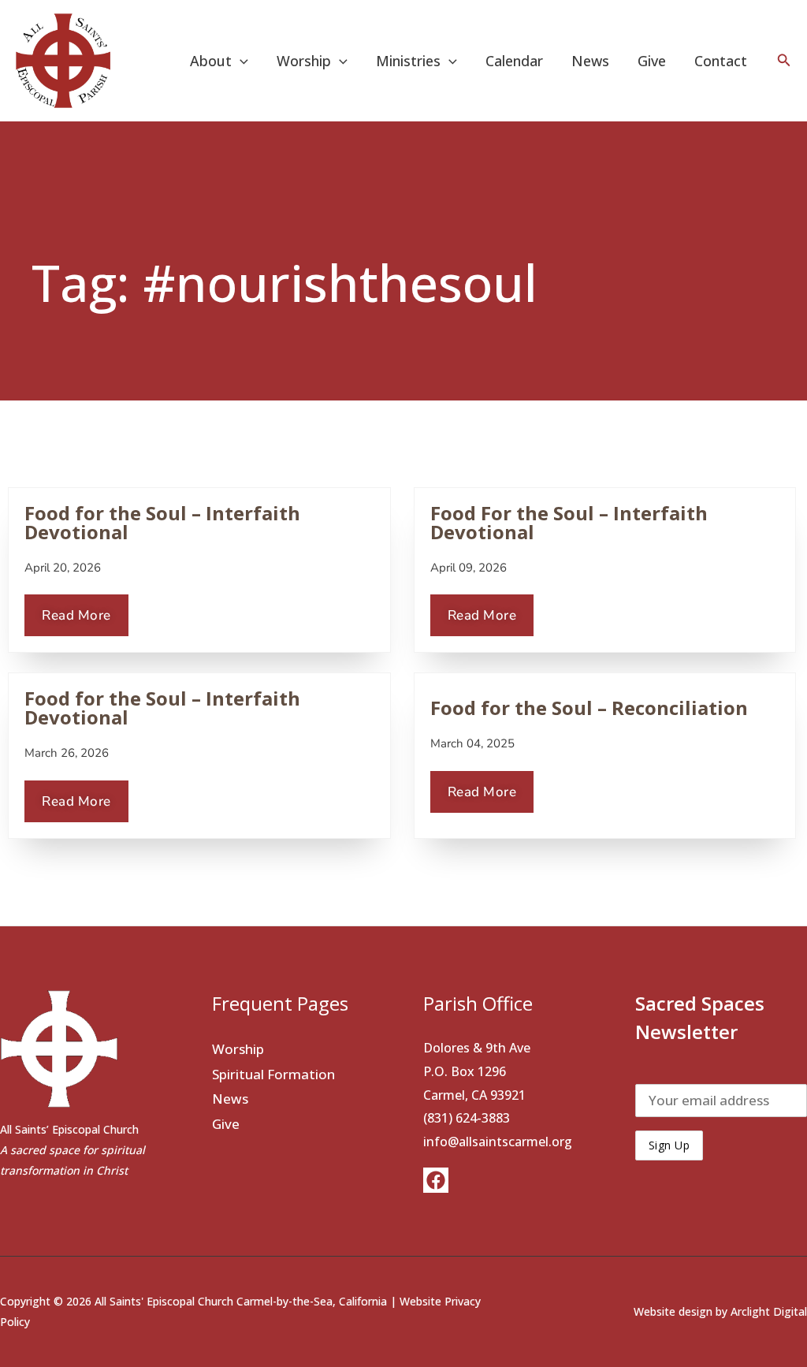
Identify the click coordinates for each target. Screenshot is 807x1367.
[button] (240, 60)
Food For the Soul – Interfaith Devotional (569, 522)
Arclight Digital (769, 1311)
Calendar (514, 60)
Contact (720, 60)
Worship (238, 1049)
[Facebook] (435, 1180)
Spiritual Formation (273, 1074)
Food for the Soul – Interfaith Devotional (162, 522)
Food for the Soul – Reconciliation (589, 708)
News (590, 60)
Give (652, 60)
